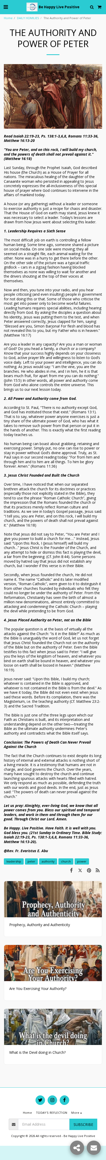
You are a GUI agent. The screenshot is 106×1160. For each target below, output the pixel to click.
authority (48, 861)
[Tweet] (80, 870)
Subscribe (83, 1124)
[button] (5, 7)
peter (31, 861)
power (81, 861)
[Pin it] (89, 870)
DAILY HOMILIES (28, 18)
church (66, 861)
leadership (13, 861)
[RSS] (97, 870)
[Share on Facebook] (71, 870)
